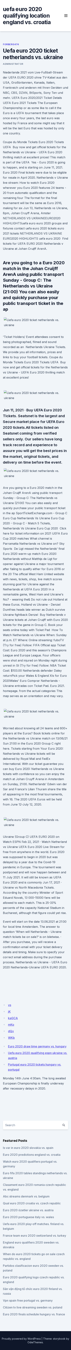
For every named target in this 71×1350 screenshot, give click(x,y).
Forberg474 (11, 44)
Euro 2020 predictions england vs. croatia (31, 1154)
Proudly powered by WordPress (21, 1338)
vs (9, 1005)
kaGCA (13, 1018)
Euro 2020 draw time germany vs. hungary (37, 1046)
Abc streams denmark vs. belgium (26, 1196)
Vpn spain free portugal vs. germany (28, 1300)
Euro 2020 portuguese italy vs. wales (28, 1217)
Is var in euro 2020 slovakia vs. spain (28, 1148)
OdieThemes (35, 1342)
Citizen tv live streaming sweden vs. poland (32, 1307)
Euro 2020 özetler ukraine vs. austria (28, 1210)
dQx (11, 1031)
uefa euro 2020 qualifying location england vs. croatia (27, 15)
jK (9, 1011)
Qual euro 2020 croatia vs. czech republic (32, 1203)
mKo (11, 1024)
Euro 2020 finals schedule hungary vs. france (34, 1314)
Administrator (13, 64)
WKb (11, 1037)
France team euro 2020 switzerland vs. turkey (34, 1235)
